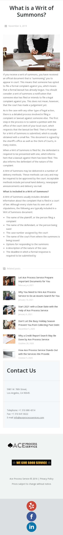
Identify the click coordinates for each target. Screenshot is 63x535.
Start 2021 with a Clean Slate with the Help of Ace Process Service (38, 308)
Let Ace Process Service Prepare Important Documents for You (35, 279)
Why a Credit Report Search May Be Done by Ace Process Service (37, 337)
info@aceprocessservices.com (29, 417)
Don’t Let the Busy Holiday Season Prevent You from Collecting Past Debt (38, 322)
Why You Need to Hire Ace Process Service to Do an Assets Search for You (38, 293)
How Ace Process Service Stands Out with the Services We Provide (38, 352)
